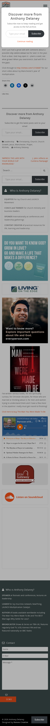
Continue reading (25, 41)
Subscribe (36, 34)
